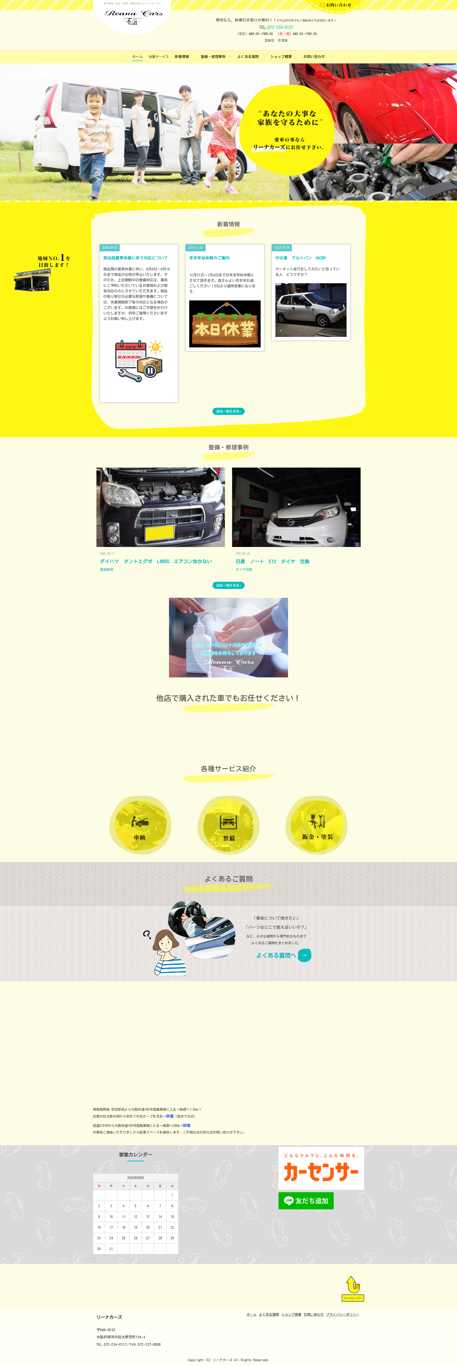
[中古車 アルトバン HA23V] (311, 309)
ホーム (137, 56)
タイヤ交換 (244, 569)
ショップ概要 (281, 56)
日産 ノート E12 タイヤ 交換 (272, 561)
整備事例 (106, 569)
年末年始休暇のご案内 (209, 258)
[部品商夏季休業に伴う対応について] (138, 362)
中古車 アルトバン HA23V (302, 258)
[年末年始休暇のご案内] (224, 323)
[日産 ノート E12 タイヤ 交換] (296, 507)
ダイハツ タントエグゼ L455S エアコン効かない (156, 561)
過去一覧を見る (227, 411)
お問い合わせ (314, 56)
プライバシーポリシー (342, 1314)
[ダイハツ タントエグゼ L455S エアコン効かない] (160, 507)
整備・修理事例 (213, 56)
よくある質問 (248, 56)
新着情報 (182, 56)
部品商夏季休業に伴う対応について (135, 258)
